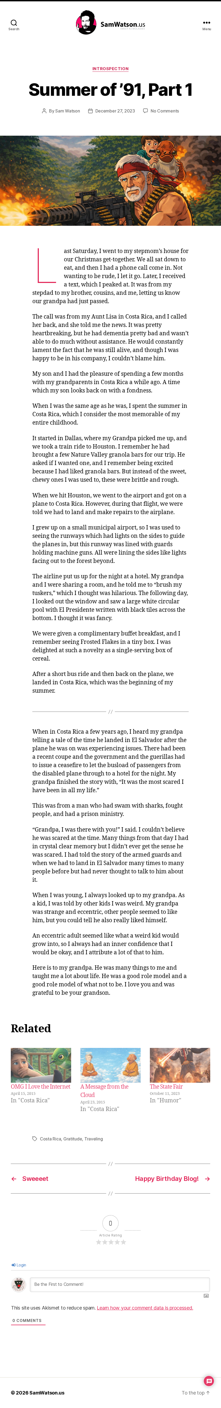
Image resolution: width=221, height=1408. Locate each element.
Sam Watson (67, 111)
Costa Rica (50, 1139)
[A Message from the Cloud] (110, 1065)
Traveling (93, 1139)
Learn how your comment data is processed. (145, 1308)
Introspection (110, 68)
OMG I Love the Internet (40, 1087)
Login (21, 1265)
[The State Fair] (180, 1065)
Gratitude (72, 1139)
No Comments (165, 111)
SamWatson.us (46, 1393)
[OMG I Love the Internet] (41, 1065)
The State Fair (166, 1087)
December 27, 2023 (115, 111)
